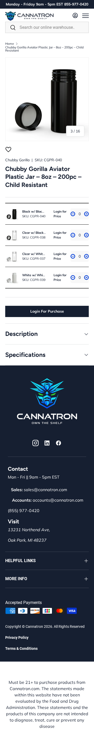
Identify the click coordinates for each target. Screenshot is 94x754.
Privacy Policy (16, 637)
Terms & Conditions (21, 648)
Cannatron (34, 626)
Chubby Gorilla (17, 160)
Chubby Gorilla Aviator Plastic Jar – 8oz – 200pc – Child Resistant (44, 49)
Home (9, 43)
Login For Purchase (47, 311)
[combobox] (47, 27)
